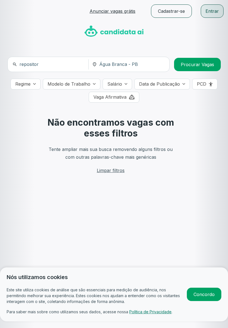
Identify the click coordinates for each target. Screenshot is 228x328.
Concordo (204, 294)
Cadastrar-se (171, 11)
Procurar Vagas (197, 64)
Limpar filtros (111, 170)
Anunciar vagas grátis (112, 11)
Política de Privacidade (150, 311)
